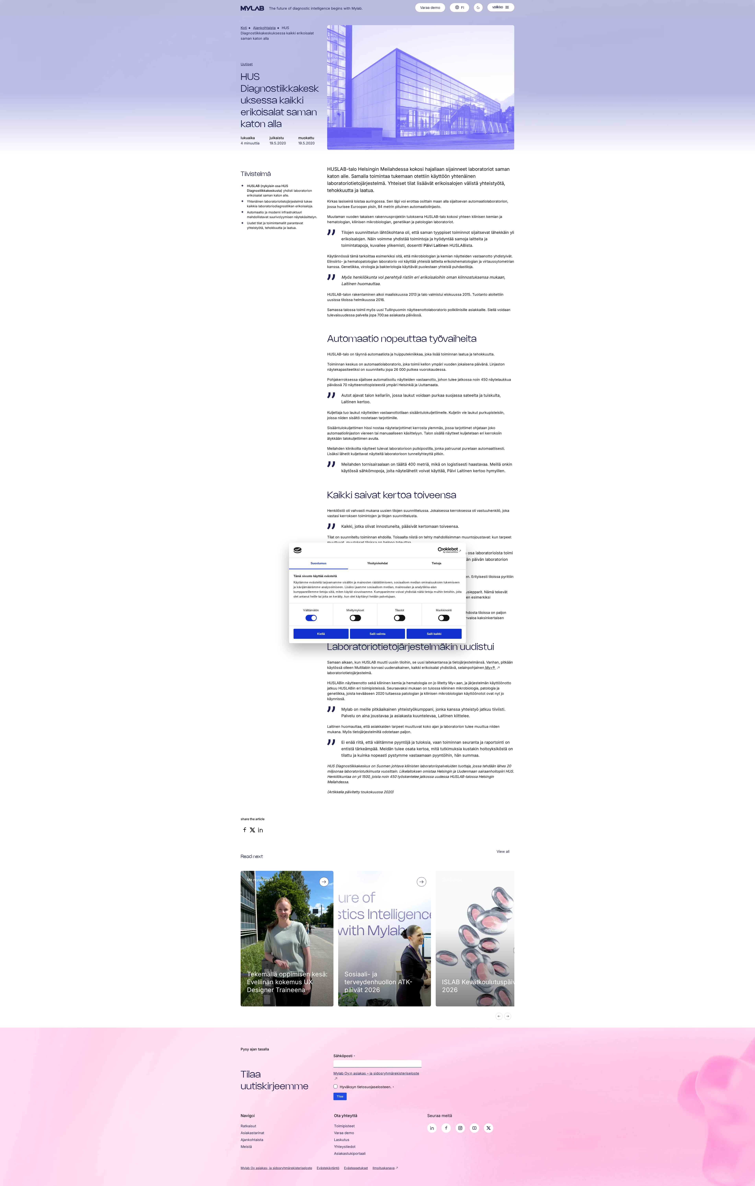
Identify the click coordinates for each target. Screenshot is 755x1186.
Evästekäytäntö (328, 1168)
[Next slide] (507, 1016)
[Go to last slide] (499, 1016)
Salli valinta (377, 633)
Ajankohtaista (264, 28)
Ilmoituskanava (384, 1168)
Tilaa (340, 1096)
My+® (490, 668)
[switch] (355, 618)
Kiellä (321, 633)
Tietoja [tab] (436, 563)
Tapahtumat (354, 880)
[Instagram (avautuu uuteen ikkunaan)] (460, 1128)
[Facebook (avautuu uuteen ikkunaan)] (446, 1128)
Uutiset (247, 64)
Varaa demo (430, 8)
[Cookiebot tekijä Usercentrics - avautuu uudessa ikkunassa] (444, 550)
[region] (377, 946)
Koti (244, 28)
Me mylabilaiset (260, 880)
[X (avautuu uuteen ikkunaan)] (488, 1128)
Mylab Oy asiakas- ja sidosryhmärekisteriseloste (276, 1168)
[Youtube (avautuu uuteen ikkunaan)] (474, 1128)
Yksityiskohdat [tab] (377, 563)
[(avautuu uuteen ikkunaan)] (244, 832)
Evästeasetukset (356, 1168)
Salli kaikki (434, 633)
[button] (478, 7)
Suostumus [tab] (319, 563)
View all (503, 851)
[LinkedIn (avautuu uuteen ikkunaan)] (432, 1128)
